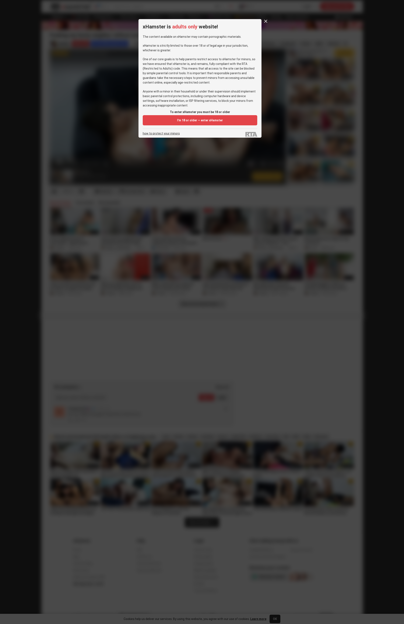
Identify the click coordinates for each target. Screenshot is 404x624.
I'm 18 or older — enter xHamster (200, 120)
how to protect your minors (161, 133)
